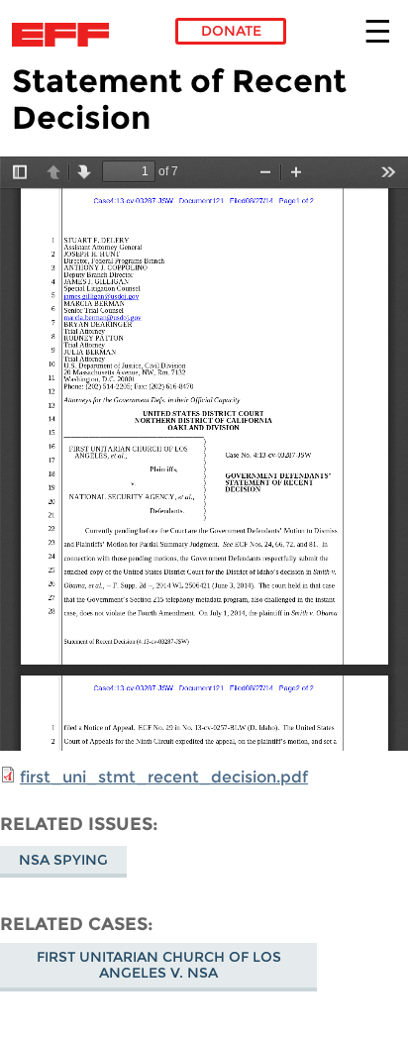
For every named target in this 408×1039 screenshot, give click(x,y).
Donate (231, 31)
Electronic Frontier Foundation (66, 35)
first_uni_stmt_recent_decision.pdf (164, 777)
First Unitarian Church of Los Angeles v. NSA (159, 965)
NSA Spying (63, 860)
